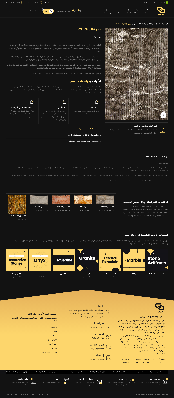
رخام (55, 331)
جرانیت (54, 335)
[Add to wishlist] (100, 36)
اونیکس (54, 348)
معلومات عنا (126, 359)
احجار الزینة (148, 23)
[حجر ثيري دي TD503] (17, 204)
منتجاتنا (162, 362)
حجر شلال (137, 23)
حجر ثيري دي (16, 220)
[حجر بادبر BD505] (83, 199)
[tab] (164, 157)
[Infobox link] (33, 2)
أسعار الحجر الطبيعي (142, 359)
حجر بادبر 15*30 (103, 210)
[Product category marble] (134, 264)
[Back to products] (10, 23)
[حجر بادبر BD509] (61, 199)
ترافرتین (54, 327)
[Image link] (160, 308)
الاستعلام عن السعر (142, 362)
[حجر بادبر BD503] (105, 199)
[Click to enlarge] (163, 115)
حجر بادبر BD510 (41, 207)
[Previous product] (13, 23)
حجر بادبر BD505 (85, 207)
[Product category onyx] (40, 264)
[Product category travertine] (64, 264)
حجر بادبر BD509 (63, 207)
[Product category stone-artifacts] (157, 264)
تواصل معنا (126, 362)
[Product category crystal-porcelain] (110, 264)
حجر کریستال (52, 340)
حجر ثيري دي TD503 (18, 216)
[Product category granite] (87, 264)
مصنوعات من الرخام (49, 352)
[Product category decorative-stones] (17, 264)
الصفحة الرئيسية (159, 359)
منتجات (157, 23)
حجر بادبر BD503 (107, 207)
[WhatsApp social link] (46, 2)
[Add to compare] (95, 36)
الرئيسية (165, 23)
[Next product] (7, 23)
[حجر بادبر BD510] (39, 200)
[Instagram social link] (49, 2)
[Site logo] (161, 11)
